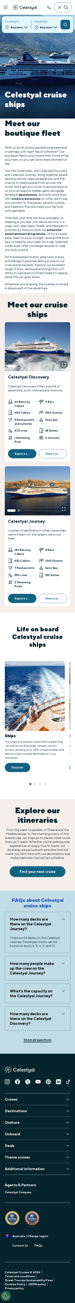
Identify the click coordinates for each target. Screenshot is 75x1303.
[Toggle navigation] (5, 7)
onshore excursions (26, 199)
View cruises (54, 598)
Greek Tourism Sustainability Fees (29, 1280)
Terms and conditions (20, 1276)
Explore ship (23, 453)
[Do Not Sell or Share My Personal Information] (6, 1296)
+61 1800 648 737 (49, 7)
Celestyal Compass (18, 1192)
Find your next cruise (37, 871)
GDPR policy (37, 1284)
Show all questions (37, 1040)
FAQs (38, 1245)
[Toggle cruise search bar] (63, 7)
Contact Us (20, 1245)
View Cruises (54, 453)
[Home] (25, 7)
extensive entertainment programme (33, 232)
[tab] (11, 366)
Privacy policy (14, 1288)
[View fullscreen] (64, 365)
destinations (27, 195)
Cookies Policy (15, 1284)
